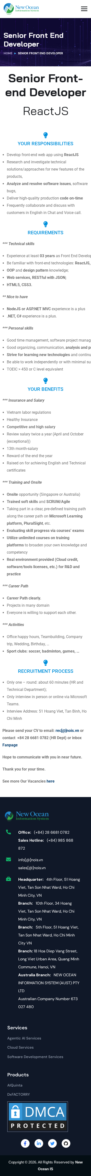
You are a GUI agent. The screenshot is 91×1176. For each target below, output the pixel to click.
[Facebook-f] (25, 1143)
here (51, 781)
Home (8, 53)
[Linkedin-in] (38, 1143)
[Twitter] (52, 1143)
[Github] (66, 1143)
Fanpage (10, 745)
